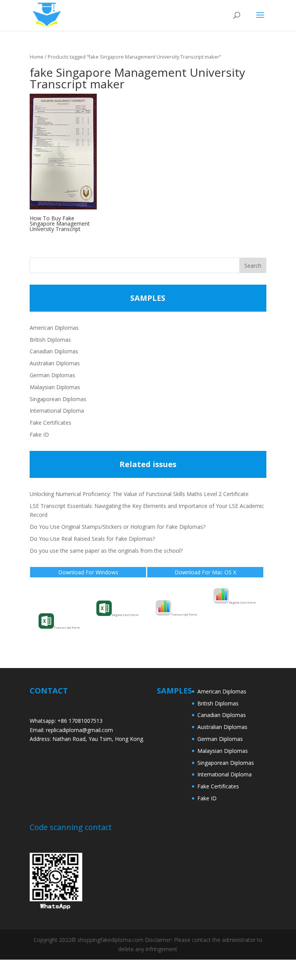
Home (37, 56)
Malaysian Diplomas (55, 387)
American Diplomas (54, 327)
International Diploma (57, 410)
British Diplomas (50, 339)
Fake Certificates (50, 422)
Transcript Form (67, 627)
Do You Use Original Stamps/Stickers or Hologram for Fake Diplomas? (117, 526)
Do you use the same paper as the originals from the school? (106, 550)
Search (252, 265)
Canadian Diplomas (54, 351)
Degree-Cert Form (125, 614)
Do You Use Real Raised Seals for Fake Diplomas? (92, 538)
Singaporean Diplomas (58, 399)
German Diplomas (52, 375)
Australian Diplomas (55, 363)
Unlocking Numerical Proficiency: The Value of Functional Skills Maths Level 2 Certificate (139, 494)
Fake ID (39, 434)
